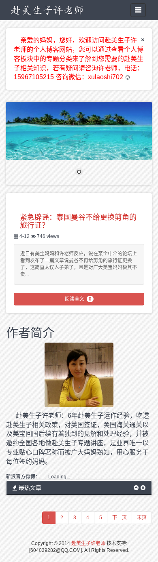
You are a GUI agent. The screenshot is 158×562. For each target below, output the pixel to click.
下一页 (119, 517)
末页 (142, 517)
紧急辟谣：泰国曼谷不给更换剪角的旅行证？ (78, 220)
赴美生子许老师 (88, 543)
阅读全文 (78, 299)
